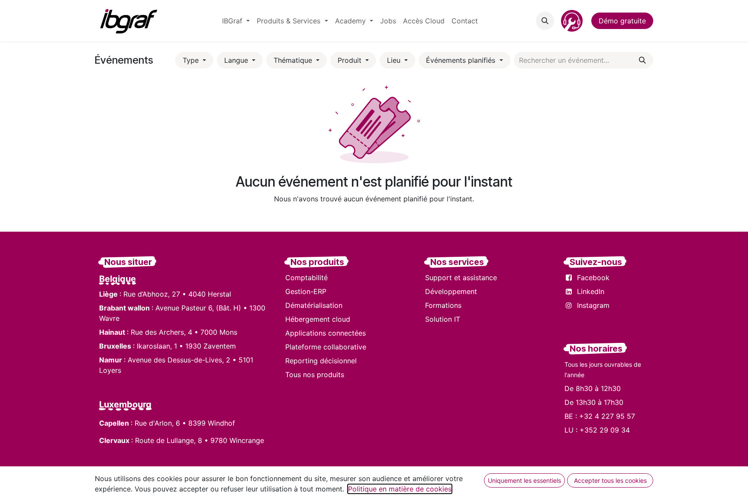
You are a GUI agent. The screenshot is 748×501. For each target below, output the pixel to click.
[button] (545, 21)
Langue (237, 60)
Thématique (294, 60)
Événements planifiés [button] (461, 60)
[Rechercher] (642, 60)
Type (192, 60)
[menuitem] (236, 20)
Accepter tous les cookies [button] (610, 480)
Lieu (395, 60)
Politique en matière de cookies (399, 489)
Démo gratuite (622, 20)
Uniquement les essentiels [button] (524, 480)
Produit (351, 60)
